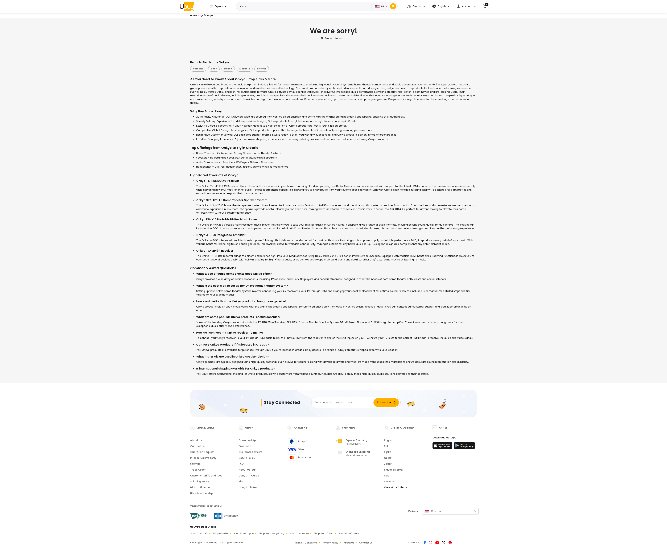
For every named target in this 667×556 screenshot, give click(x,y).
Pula (386, 475)
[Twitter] (444, 543)
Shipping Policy (199, 481)
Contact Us (197, 446)
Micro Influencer (200, 487)
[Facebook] (425, 543)
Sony (214, 68)
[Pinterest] (450, 543)
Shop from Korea (299, 533)
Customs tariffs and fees (206, 475)
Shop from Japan (243, 533)
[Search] (393, 6)
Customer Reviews (250, 452)
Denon (228, 68)
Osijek (388, 458)
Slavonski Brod (393, 469)
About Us (196, 440)
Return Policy (247, 458)
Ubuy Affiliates (248, 487)
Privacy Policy (330, 542)
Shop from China (323, 533)
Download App (248, 440)
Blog (241, 481)
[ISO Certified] (224, 515)
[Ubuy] (187, 6)
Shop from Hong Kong (271, 533)
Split (386, 446)
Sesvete (389, 481)
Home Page (196, 15)
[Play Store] (464, 446)
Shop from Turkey (349, 533)
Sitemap (195, 464)
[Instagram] (431, 543)
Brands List (245, 446)
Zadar (388, 464)
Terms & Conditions (306, 542)
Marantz (244, 68)
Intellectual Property (203, 458)
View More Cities (394, 487)
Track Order (198, 469)
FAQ (241, 464)
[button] (416, 6)
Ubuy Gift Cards (249, 475)
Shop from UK (220, 533)
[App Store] (443, 446)
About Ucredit (247, 469)
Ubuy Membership (201, 493)
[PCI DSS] (198, 516)
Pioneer (261, 68)
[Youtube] (437, 543)
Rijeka (387, 452)
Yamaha (198, 68)
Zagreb (388, 440)
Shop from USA (198, 533)
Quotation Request (202, 452)
